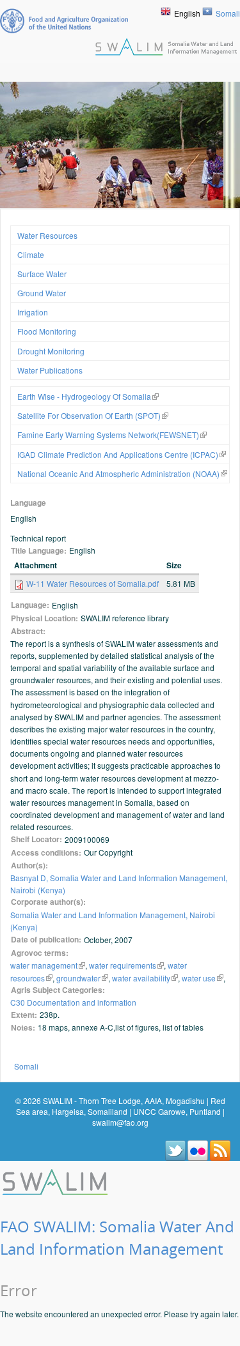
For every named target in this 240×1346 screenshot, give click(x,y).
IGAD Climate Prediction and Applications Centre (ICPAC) (117, 454)
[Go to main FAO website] (64, 20)
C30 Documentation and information (73, 1002)
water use (199, 977)
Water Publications (50, 370)
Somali (228, 13)
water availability (141, 977)
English (187, 13)
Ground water (41, 292)
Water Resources (47, 235)
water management (43, 965)
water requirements (122, 965)
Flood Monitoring (46, 331)
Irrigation (32, 311)
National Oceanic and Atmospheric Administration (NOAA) (118, 473)
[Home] (56, 1180)
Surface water (42, 273)
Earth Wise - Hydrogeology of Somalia (84, 396)
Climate (30, 254)
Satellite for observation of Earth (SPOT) (89, 415)
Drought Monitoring (50, 350)
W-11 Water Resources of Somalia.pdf (92, 583)
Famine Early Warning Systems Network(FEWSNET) (108, 434)
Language (28, 502)
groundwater (78, 977)
